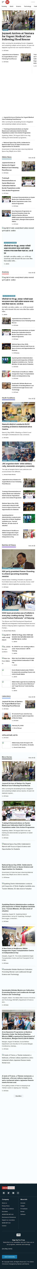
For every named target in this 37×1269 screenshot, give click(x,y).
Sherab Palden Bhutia (10, 474)
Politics (7, 242)
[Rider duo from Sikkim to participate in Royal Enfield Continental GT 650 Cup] (6, 660)
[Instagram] (18, 1193)
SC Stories (6, 421)
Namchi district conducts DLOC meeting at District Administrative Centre (17, 426)
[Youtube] (13, 1193)
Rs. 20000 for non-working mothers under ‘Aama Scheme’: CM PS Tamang (23, 649)
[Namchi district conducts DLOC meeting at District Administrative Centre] (18, 412)
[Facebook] (4, 1193)
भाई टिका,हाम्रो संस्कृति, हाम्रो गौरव (10, 735)
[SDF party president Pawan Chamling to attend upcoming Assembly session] (18, 559)
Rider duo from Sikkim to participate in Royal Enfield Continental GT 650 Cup (23, 660)
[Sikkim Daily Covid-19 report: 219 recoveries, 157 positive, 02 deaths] (6, 745)
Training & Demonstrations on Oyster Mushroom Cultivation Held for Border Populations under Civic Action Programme (16, 131)
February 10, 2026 (17, 725)
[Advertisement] (18, 95)
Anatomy (5, 272)
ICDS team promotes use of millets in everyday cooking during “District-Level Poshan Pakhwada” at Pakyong (18, 615)
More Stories (7, 757)
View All (30, 157)
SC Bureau (16, 353)
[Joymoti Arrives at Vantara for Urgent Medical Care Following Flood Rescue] (18, 20)
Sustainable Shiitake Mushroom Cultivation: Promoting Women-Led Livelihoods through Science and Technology (18, 992)
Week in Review (17, 568)
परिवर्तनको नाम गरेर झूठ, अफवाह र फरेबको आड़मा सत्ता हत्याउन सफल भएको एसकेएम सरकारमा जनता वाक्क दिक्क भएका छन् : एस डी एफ (17, 301)
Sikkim (5, 30)
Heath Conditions (8, 398)
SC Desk (6, 50)
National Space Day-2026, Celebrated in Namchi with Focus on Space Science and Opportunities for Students (16, 144)
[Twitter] (8, 1193)
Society (14, 421)
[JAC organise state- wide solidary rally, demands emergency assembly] (18, 451)
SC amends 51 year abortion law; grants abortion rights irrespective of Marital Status (23, 716)
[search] (28, 2)
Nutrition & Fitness (9, 545)
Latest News (7, 568)
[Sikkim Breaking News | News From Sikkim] (7, 2)
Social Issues (12, 460)
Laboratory (6, 696)
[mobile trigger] (3, 2)
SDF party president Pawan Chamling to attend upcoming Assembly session (18, 573)
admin (7, 264)
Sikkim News (7, 157)
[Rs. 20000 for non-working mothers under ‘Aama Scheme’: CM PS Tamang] (6, 649)
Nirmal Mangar (18, 728)
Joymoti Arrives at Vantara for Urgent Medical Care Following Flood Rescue (18, 36)
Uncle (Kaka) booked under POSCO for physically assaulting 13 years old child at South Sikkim (23, 672)
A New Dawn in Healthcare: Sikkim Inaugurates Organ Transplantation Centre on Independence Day (23, 374)
